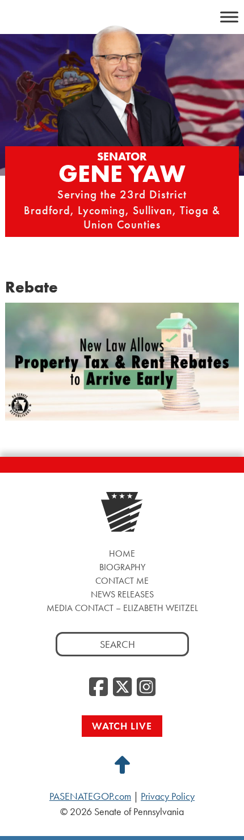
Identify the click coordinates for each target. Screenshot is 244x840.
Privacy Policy (168, 796)
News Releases (122, 594)
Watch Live (122, 725)
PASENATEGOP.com (90, 796)
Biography (122, 567)
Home (122, 553)
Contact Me (122, 581)
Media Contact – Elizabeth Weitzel (122, 608)
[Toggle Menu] (229, 16)
